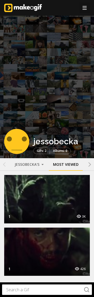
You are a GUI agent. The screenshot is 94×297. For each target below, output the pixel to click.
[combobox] (47, 289)
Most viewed (66, 164)
